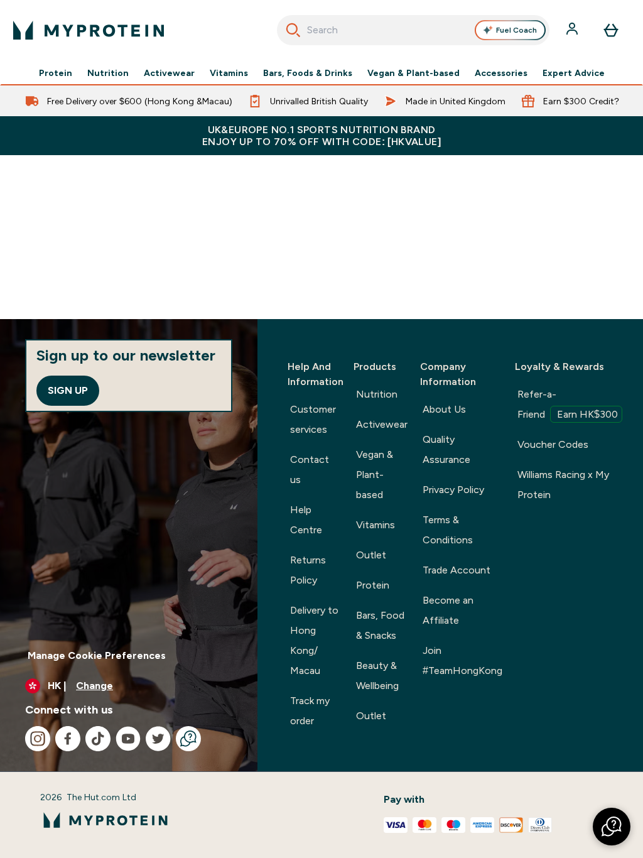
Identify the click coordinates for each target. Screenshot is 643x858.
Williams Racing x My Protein (563, 484)
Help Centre (306, 519)
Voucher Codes (552, 444)
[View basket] (611, 30)
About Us (444, 409)
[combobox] (413, 30)
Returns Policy (308, 570)
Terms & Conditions (448, 529)
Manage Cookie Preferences (97, 655)
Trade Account (456, 570)
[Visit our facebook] (67, 738)
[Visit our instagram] (37, 738)
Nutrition (108, 72)
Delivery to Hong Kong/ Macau (314, 640)
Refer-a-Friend (567, 404)
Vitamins (229, 72)
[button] (611, 826)
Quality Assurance (446, 449)
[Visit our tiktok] (98, 738)
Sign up (68, 390)
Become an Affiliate (448, 610)
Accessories (501, 72)
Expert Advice (574, 72)
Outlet (371, 555)
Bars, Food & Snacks (380, 625)
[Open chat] (188, 738)
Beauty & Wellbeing (377, 675)
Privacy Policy (453, 489)
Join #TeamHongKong (462, 660)
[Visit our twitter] (158, 738)
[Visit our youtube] (128, 738)
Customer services (313, 419)
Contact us (309, 469)
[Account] (573, 30)
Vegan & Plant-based (413, 72)
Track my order (310, 710)
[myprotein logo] (88, 30)
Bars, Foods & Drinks (307, 72)
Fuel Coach (516, 30)
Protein (55, 72)
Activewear (169, 72)
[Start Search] (293, 30)
